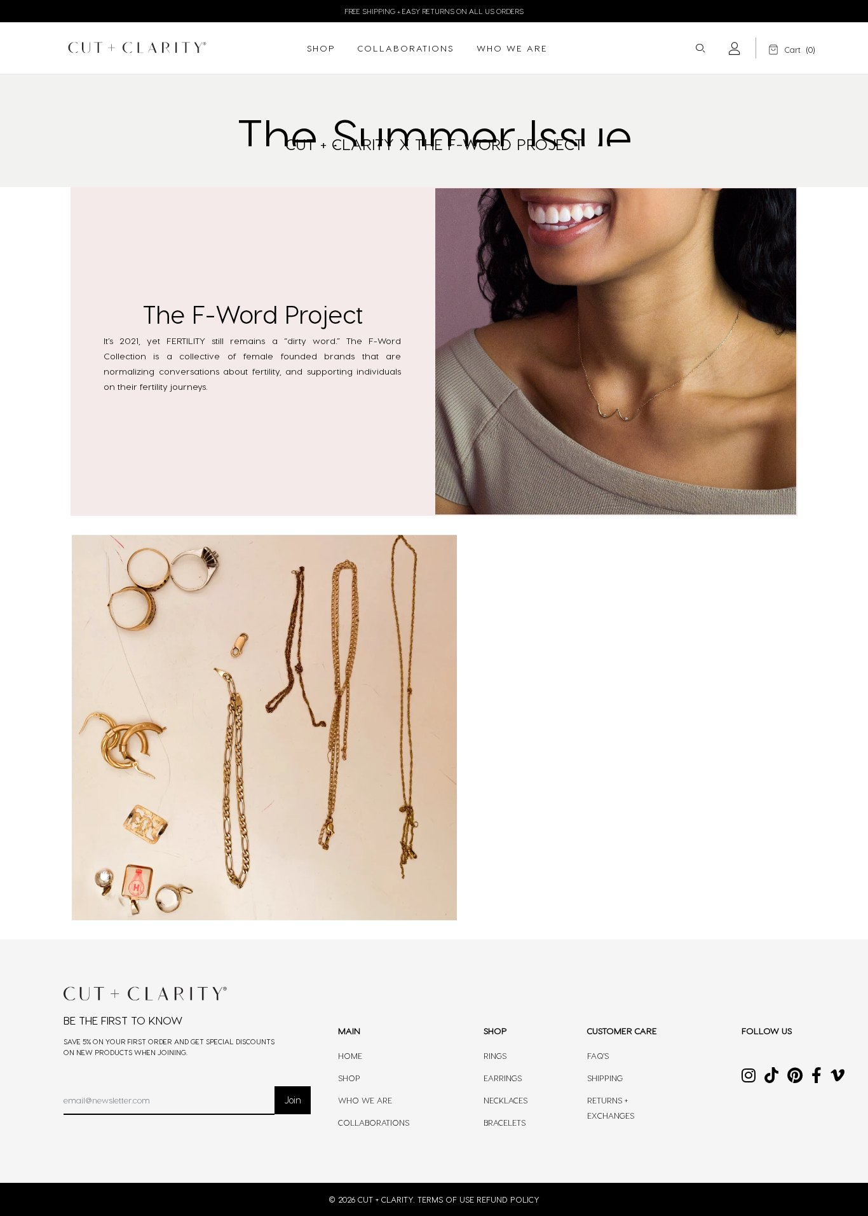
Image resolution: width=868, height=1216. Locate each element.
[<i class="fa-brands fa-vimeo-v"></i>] (837, 1077)
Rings (495, 1055)
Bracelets (505, 1122)
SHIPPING (605, 1077)
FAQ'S (598, 1055)
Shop (349, 1077)
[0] (782, 49)
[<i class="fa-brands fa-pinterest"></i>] (795, 1077)
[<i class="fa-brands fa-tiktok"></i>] (771, 1077)
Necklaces (505, 1100)
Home (350, 1055)
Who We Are (365, 1100)
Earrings (503, 1077)
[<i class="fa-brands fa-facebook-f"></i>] (816, 1077)
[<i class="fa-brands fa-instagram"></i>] (749, 1077)
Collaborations (373, 1122)
